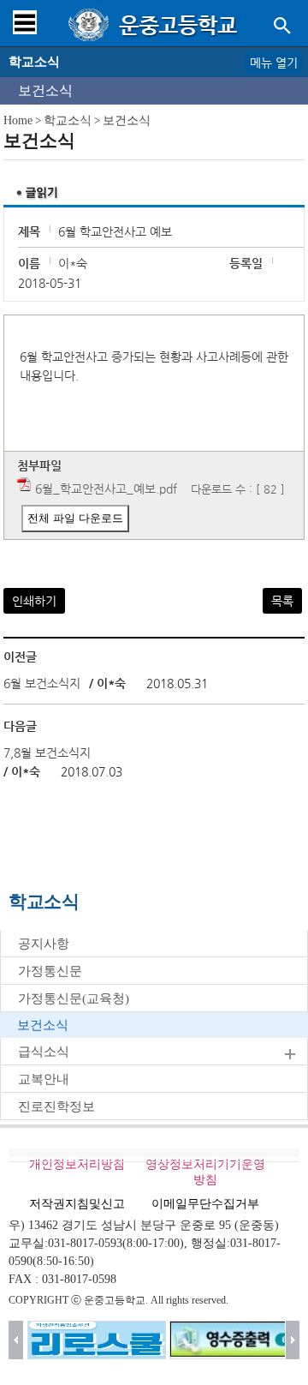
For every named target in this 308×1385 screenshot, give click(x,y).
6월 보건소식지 (41, 683)
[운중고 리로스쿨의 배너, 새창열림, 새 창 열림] (97, 1340)
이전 (16, 1340)
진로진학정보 (56, 1106)
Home (18, 120)
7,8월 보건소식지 (47, 752)
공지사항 (43, 943)
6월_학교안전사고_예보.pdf (106, 488)
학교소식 (68, 120)
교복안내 (43, 1079)
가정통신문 (50, 971)
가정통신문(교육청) (73, 998)
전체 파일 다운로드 (75, 518)
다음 (293, 1340)
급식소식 (43, 1051)
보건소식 (45, 90)
